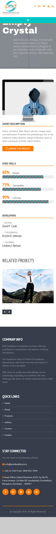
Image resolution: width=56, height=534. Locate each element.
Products (9, 415)
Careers (8, 428)
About (7, 409)
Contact (8, 435)
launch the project (19, 148)
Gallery (8, 422)
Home (7, 403)
